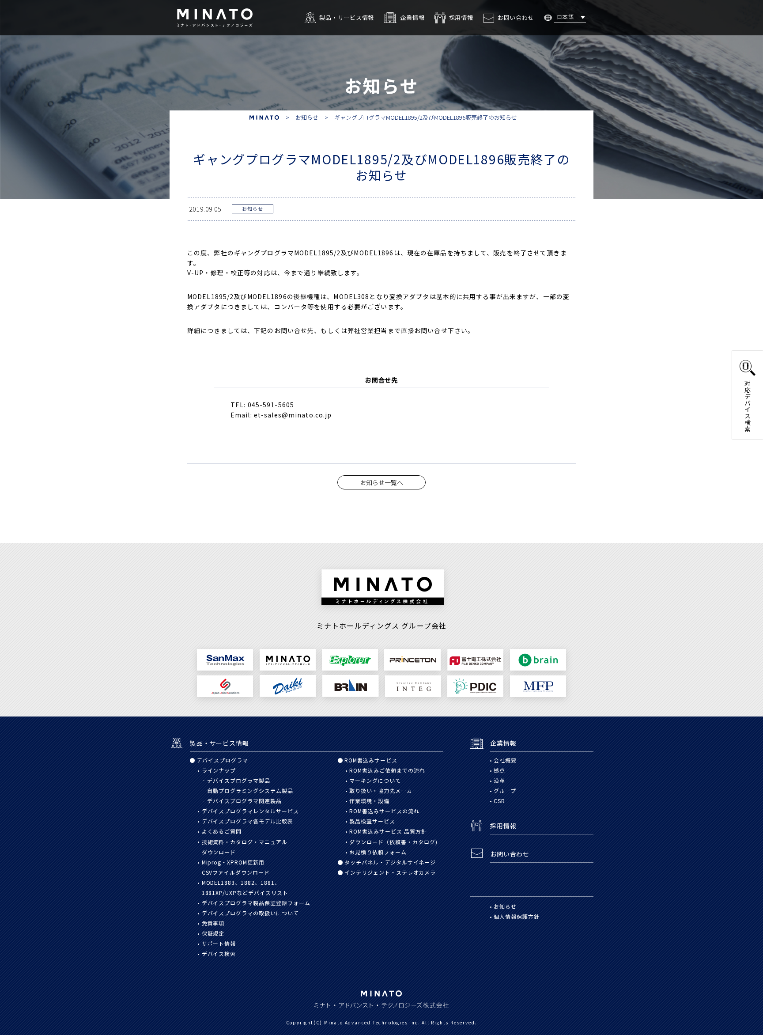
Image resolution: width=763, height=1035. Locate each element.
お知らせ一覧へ (381, 482)
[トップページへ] (215, 16)
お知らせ (252, 208)
